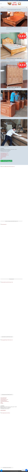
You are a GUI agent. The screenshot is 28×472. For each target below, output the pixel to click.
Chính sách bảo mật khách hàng (4, 401)
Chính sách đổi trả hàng (3, 397)
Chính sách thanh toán (3, 398)
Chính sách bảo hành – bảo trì (4, 399)
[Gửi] (26, 7)
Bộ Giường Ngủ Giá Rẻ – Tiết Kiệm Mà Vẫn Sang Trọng (14, 27)
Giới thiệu (2, 403)
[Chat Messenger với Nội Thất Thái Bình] (1, 470)
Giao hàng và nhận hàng (4, 400)
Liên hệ (1, 157)
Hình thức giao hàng (3, 156)
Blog (1, 158)
